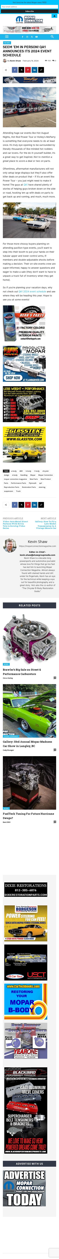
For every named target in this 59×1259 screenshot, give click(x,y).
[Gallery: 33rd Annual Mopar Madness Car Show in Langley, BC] (29, 711)
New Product (46, 479)
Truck (18, 491)
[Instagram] (27, 37)
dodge (6, 475)
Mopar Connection (45, 475)
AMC (21, 471)
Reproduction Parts (11, 487)
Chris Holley (8, 678)
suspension (8, 491)
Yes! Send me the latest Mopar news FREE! (30, 2)
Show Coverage (11, 736)
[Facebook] (22, 37)
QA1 (26, 184)
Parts (6, 483)
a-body (14, 471)
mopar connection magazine (15, 479)
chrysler (45, 471)
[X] (31, 37)
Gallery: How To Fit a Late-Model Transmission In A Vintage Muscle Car (45, 525)
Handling (23, 475)
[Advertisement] (29, 857)
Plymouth (32, 483)
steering (42, 487)
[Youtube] (36, 37)
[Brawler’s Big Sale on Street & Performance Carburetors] (29, 639)
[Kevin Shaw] (5, 61)
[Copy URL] (41, 70)
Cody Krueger (8, 750)
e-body (14, 475)
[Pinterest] (28, 70)
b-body (28, 471)
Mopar (33, 475)
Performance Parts (18, 483)
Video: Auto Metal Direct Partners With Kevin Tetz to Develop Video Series (15, 525)
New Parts (34, 479)
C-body (37, 471)
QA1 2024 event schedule (32, 291)
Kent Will (6, 822)
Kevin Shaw (15, 61)
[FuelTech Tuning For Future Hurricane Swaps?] (29, 783)
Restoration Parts (29, 487)
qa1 (40, 483)
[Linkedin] (34, 70)
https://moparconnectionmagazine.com (37, 546)
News (7, 43)
